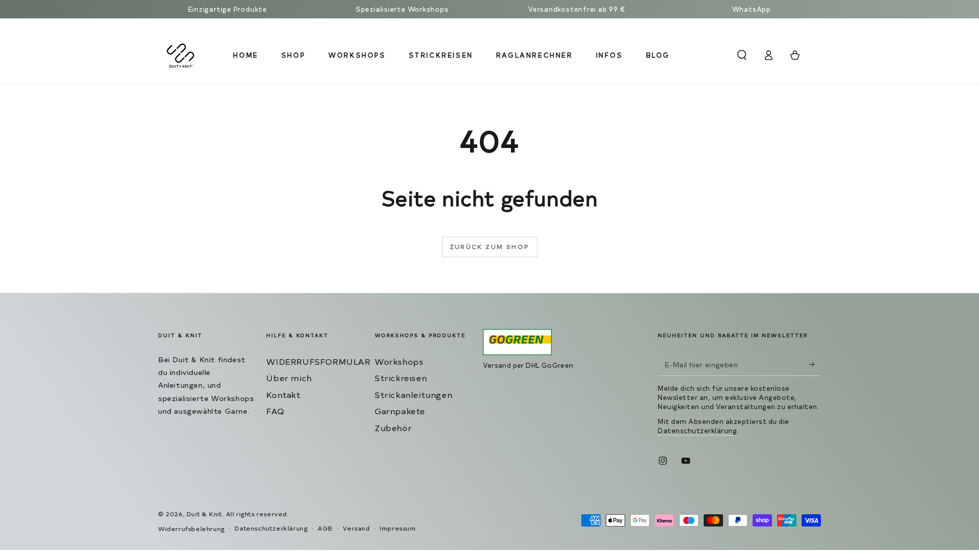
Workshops (399, 361)
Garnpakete (400, 410)
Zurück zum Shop (490, 246)
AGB (325, 528)
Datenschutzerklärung (697, 430)
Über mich (289, 377)
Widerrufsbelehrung (191, 528)
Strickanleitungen (413, 394)
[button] (742, 55)
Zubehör (393, 427)
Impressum (398, 528)
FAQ (275, 410)
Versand (356, 528)
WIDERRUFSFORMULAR (318, 361)
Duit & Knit (204, 514)
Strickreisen (401, 377)
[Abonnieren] (815, 364)
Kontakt (283, 394)
